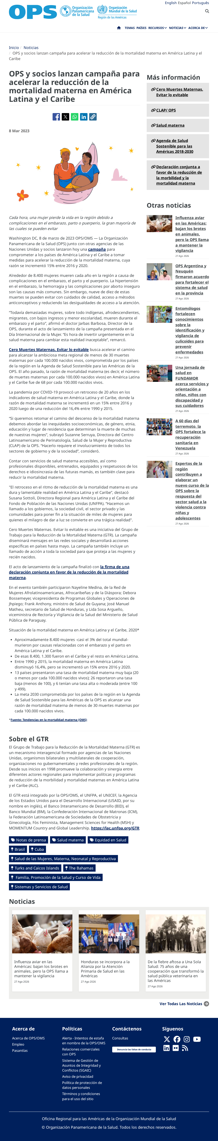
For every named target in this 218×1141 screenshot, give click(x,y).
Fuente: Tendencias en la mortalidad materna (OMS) (49, 720)
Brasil (20, 849)
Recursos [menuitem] (156, 28)
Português (200, 2)
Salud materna (70, 839)
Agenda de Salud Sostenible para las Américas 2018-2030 (174, 146)
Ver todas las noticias (181, 1003)
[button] (93, 117)
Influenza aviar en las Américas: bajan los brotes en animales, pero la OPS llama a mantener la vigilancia (192, 234)
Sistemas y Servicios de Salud (41, 886)
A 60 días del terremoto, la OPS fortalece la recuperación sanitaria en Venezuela (190, 434)
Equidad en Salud (110, 839)
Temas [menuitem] (130, 28)
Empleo (18, 1044)
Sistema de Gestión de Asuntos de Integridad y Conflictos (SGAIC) (81, 1065)
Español (184, 2)
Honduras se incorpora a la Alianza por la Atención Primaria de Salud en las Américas (105, 968)
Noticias (31, 47)
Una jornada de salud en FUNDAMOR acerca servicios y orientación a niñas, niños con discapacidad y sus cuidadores (192, 386)
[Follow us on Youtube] (197, 1040)
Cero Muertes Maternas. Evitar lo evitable (49, 349)
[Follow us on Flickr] (176, 1049)
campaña (97, 249)
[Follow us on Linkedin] (166, 1049)
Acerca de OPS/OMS (28, 1038)
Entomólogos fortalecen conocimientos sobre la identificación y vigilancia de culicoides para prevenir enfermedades (189, 330)
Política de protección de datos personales (82, 1085)
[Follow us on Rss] (185, 1049)
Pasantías (20, 1050)
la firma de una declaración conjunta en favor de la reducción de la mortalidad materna (69, 572)
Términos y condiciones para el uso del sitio (81, 1096)
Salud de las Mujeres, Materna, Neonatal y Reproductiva (65, 858)
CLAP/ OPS (166, 110)
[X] (167, 1040)
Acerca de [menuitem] (196, 28)
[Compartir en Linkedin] (83, 117)
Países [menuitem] (141, 28)
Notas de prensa (31, 839)
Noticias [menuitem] (176, 28)
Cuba (39, 849)
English (171, 2)
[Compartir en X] (65, 117)
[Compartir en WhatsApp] (74, 117)
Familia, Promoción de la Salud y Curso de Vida (57, 877)
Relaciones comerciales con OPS (81, 1051)
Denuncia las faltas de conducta (134, 1049)
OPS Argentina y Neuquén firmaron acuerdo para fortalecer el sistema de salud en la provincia (192, 279)
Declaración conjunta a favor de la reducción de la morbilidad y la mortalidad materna (179, 175)
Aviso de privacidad (77, 1076)
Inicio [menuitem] (119, 28)
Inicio (14, 47)
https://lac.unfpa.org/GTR (115, 828)
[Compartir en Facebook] (56, 117)
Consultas (120, 1038)
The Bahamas (81, 868)
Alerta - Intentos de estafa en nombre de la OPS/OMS (83, 1040)
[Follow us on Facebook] (177, 1040)
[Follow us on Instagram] (187, 1040)
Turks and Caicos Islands (37, 868)
